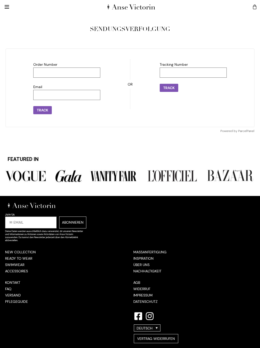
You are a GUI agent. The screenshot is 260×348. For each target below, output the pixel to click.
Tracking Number (174, 64)
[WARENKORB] (254, 7)
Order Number (45, 64)
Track (42, 110)
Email (37, 87)
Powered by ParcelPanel (237, 131)
